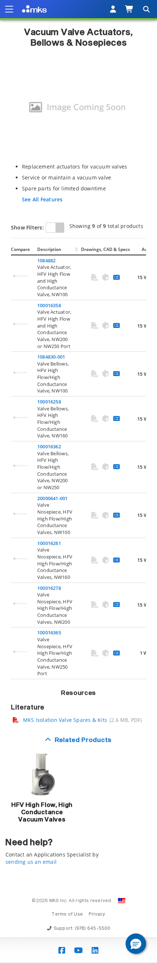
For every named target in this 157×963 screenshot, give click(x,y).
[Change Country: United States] (121, 900)
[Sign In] (113, 9)
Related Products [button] (83, 740)
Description (49, 249)
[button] (136, 943)
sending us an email (31, 861)
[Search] (146, 9)
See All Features (42, 199)
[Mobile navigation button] (9, 9)
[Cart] (129, 9)
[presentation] (78, 481)
